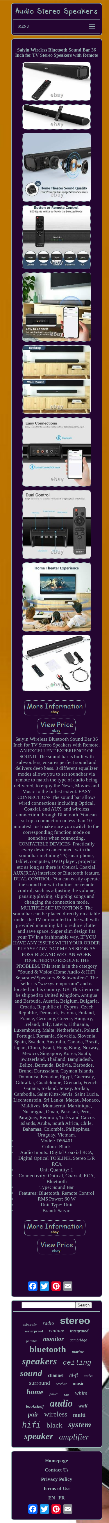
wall (82, 1406)
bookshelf (35, 1406)
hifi (31, 1424)
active (88, 1375)
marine (78, 1352)
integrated (79, 1331)
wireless (55, 1414)
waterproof (34, 1331)
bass (66, 1394)
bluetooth (47, 1349)
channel (55, 1375)
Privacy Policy (56, 1479)
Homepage (56, 1460)
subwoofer (30, 1324)
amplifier (74, 1436)
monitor (53, 1338)
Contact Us (57, 1470)
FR (61, 1498)
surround (39, 1383)
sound (31, 1373)
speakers (39, 1361)
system (79, 1424)
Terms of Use (57, 1488)
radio (48, 1323)
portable (31, 1341)
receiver (61, 1384)
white (81, 1393)
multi (79, 1415)
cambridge (78, 1340)
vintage (56, 1330)
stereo (75, 1320)
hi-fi (73, 1375)
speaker (38, 1436)
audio (61, 1403)
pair (33, 1414)
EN (51, 1498)
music (78, 1383)
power (53, 1394)
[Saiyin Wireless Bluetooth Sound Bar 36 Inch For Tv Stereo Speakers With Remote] (56, 82)
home (35, 1392)
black (54, 1425)
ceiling (77, 1363)
